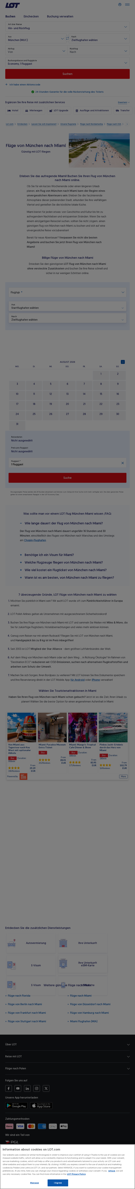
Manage (34, 1183)
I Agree (58, 1183)
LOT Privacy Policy (76, 1174)
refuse (111, 1171)
